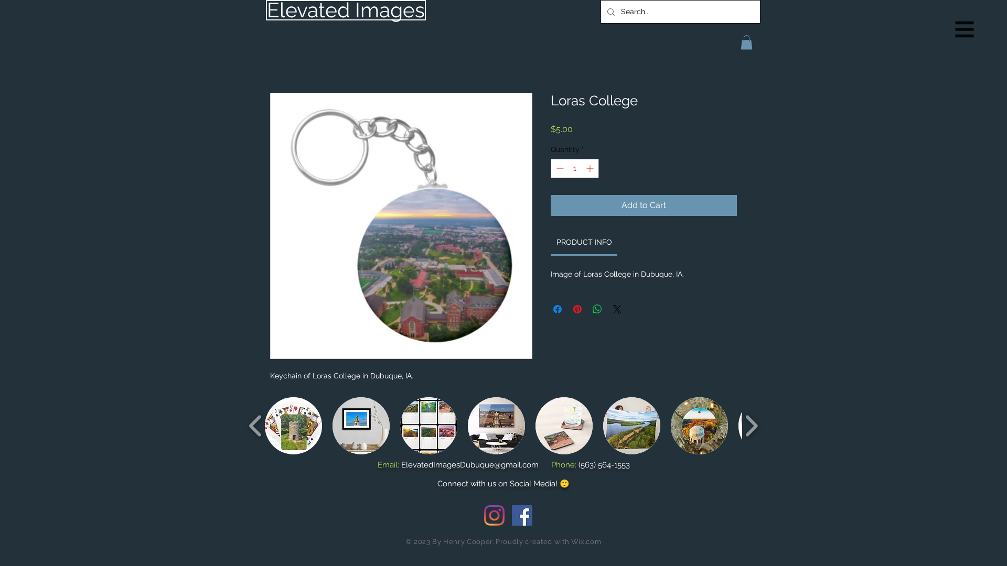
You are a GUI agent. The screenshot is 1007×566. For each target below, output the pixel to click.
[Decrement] (558, 168)
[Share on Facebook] (557, 309)
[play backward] (255, 426)
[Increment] (590, 168)
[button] (965, 29)
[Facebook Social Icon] (522, 515)
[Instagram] (494, 515)
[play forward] (751, 426)
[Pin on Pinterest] (577, 309)
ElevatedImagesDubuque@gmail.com (470, 465)
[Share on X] (617, 309)
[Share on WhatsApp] (597, 309)
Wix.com (586, 542)
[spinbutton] (574, 168)
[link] (584, 242)
